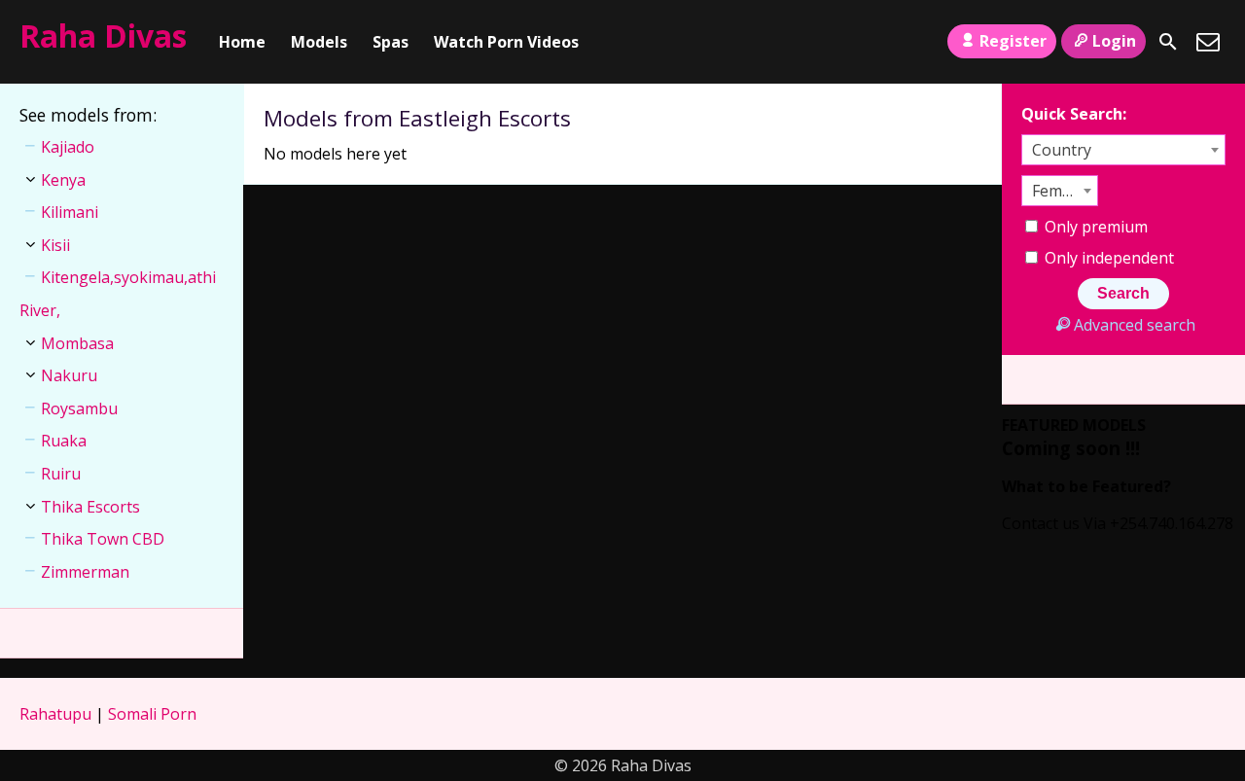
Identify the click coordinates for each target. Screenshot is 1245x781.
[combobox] (1123, 149)
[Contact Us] (1208, 41)
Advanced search (1134, 325)
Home (242, 42)
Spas (391, 42)
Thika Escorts (90, 506)
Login (1114, 41)
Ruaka (64, 440)
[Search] (1168, 41)
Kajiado (67, 147)
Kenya (63, 180)
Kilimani (69, 212)
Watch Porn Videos (506, 42)
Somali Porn (152, 714)
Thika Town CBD (102, 539)
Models (319, 42)
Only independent (1107, 257)
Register (1013, 41)
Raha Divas (103, 35)
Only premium (1094, 226)
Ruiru (61, 473)
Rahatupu (55, 714)
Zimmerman (85, 572)
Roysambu (79, 408)
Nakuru (69, 375)
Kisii (55, 245)
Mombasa (77, 343)
